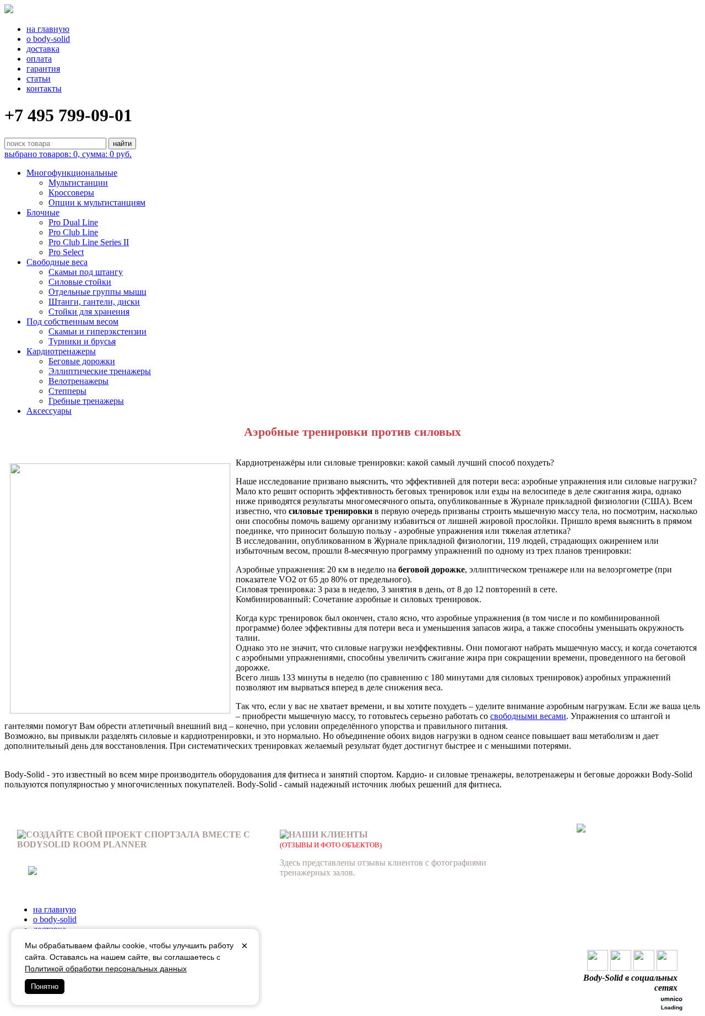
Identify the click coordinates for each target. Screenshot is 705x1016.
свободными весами (528, 716)
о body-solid (48, 39)
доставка (42, 48)
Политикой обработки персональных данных (106, 968)
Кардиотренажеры (61, 351)
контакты (44, 88)
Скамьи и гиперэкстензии (97, 331)
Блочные (42, 212)
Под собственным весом (72, 321)
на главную (47, 29)
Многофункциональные (71, 172)
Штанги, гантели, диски (94, 301)
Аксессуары (49, 410)
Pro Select (66, 252)
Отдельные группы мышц (97, 291)
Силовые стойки (79, 282)
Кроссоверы (71, 192)
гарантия (43, 68)
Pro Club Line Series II (88, 242)
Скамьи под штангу (85, 272)
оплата (39, 58)
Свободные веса (57, 262)
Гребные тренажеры (86, 401)
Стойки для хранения (88, 311)
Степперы (67, 391)
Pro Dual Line (73, 222)
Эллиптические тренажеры (99, 371)
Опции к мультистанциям (96, 202)
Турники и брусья (82, 341)
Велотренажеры (78, 381)
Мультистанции (78, 182)
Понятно (44, 986)
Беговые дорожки (81, 361)
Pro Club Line (73, 232)
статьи (38, 78)
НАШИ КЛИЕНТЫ (328, 834)
